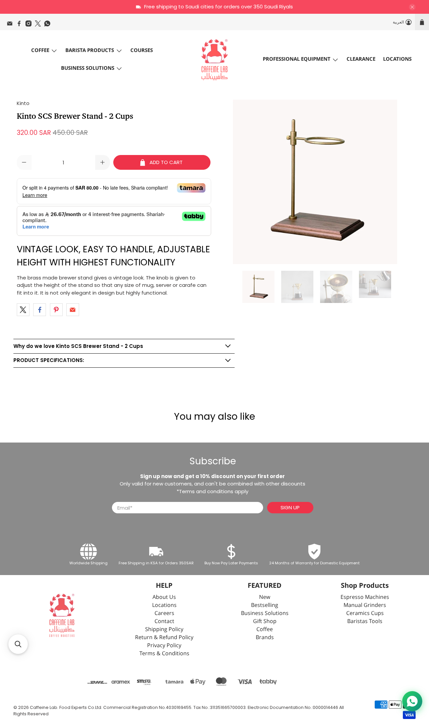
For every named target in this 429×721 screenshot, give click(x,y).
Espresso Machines (365, 597)
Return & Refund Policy (164, 637)
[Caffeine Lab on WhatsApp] (49, 25)
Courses (141, 50)
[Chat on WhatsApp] (412, 701)
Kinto (23, 103)
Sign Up (290, 507)
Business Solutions (87, 68)
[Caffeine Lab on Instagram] (30, 25)
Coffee (40, 50)
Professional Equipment (296, 59)
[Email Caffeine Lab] (11, 25)
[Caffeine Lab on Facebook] (20, 25)
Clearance (361, 59)
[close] (412, 7)
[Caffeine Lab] (214, 60)
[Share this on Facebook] (39, 309)
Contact (164, 621)
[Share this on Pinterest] (56, 309)
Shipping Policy (164, 629)
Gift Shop (265, 621)
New (264, 597)
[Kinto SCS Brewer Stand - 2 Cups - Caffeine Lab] (315, 182)
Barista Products (89, 50)
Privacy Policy (164, 645)
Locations (397, 59)
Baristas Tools (364, 621)
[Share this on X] (23, 309)
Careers (164, 613)
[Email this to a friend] (72, 309)
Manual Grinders (365, 605)
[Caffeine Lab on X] (39, 25)
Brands (265, 637)
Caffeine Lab (43, 707)
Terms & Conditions (164, 654)
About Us (164, 597)
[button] (18, 644)
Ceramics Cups (365, 613)
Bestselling (264, 605)
